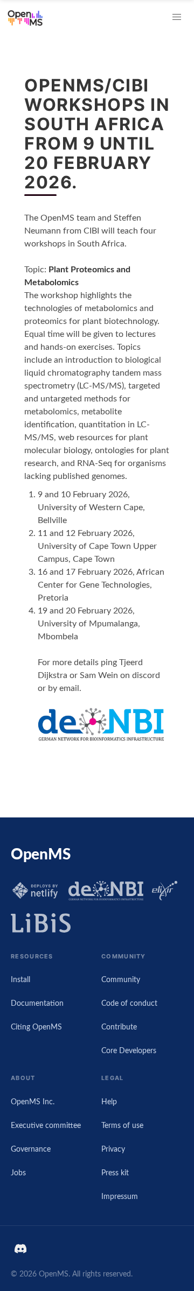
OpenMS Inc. (32, 1102)
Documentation (37, 1003)
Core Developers (128, 1051)
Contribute (119, 1027)
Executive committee (46, 1125)
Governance (31, 1149)
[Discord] (22, 1248)
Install (20, 980)
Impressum (119, 1197)
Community (120, 980)
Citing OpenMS (36, 1027)
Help (109, 1102)
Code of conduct (129, 1003)
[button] (177, 17)
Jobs (18, 1173)
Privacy (113, 1149)
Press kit (115, 1173)
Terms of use (122, 1125)
